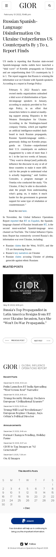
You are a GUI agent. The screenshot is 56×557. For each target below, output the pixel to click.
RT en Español (31, 221)
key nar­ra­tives (21, 253)
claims (18, 245)
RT (45, 224)
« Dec (26, 508)
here (24, 211)
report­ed (14, 221)
